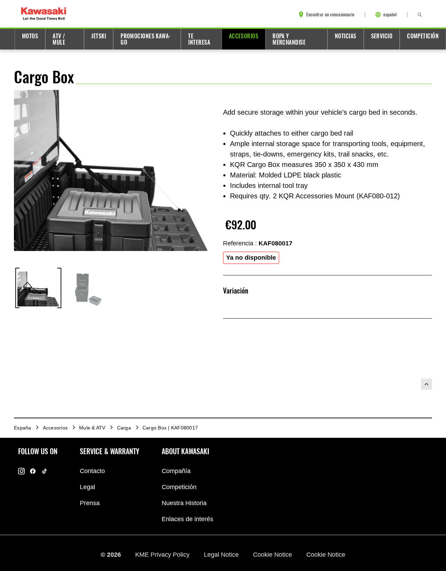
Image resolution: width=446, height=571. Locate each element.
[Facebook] (33, 471)
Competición (423, 36)
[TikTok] (44, 471)
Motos (30, 36)
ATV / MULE (59, 39)
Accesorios (243, 36)
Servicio (382, 36)
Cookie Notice (273, 554)
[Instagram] (21, 471)
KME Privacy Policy (163, 554)
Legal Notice (222, 554)
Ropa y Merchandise (289, 39)
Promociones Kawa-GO (146, 39)
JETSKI (98, 36)
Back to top (426, 384)
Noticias (345, 36)
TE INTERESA (199, 39)
